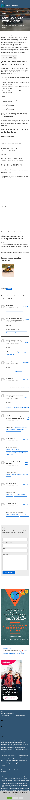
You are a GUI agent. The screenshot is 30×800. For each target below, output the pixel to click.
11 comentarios (21, 25)
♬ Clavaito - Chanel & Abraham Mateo (11, 656)
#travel (5, 652)
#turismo (14, 652)
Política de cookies (20, 715)
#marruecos (20, 653)
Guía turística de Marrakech (7, 713)
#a (17, 652)
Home (4, 11)
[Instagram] (2, 737)
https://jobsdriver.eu (11, 483)
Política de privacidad (6, 717)
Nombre (4, 537)
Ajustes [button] (21, 798)
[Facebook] (2, 720)
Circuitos (11, 11)
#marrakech (6, 653)
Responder (26, 306)
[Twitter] (2, 726)
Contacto (14, 711)
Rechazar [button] (15, 798)
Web (3, 548)
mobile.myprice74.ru (11, 438)
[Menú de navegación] (2, 1)
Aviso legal (3, 711)
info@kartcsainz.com (13, 250)
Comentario (5, 554)
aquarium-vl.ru (9, 361)
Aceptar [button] (9, 798)
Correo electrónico (7, 542)
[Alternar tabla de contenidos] (13, 57)
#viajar (9, 652)
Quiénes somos (20, 717)
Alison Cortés (7, 25)
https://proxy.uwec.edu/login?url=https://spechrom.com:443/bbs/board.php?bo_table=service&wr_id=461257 (16, 416)
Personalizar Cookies (6, 715)
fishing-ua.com (9, 378)
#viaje (25, 650)
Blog (7, 11)
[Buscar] (27, 5)
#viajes (21, 652)
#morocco (13, 653)
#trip (24, 652)
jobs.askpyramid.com (11, 503)
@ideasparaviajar (7, 648)
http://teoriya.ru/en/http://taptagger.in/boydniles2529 (17, 407)
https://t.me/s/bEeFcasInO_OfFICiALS (14, 311)
